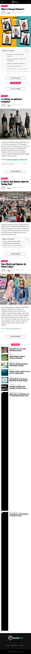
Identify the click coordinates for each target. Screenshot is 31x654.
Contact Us (21, 645)
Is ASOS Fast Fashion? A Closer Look (16, 159)
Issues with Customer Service (14, 66)
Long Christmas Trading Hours (11, 243)
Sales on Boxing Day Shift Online (12, 241)
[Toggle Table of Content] (26, 50)
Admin (8, 13)
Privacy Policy (14, 645)
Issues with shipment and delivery (16, 63)
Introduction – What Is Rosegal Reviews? (15, 55)
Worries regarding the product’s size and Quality (16, 60)
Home (8, 645)
